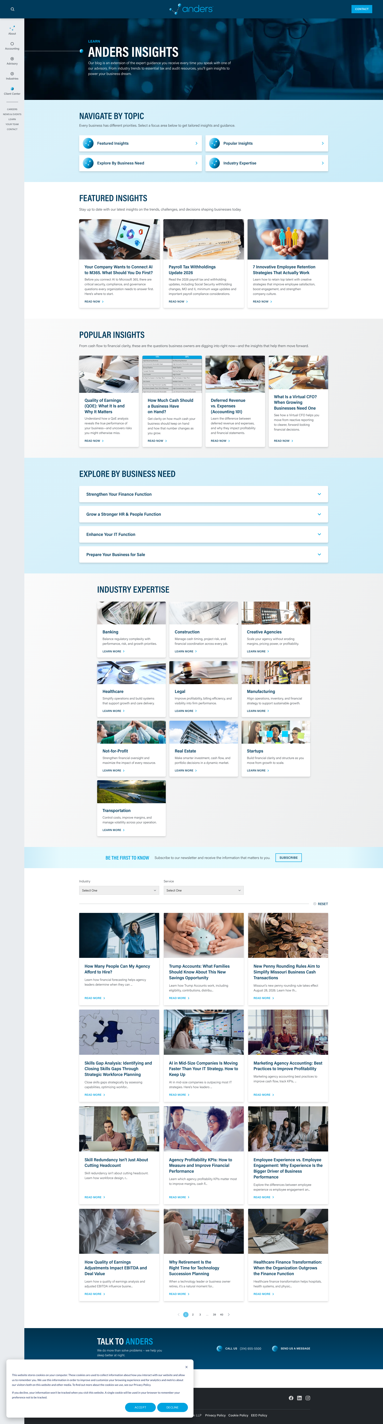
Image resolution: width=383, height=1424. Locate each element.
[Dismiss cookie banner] (186, 1367)
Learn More (112, 651)
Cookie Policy (238, 1415)
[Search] (12, 9)
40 (221, 1314)
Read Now (92, 301)
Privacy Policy (142, 1384)
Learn (12, 119)
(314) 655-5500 (250, 1348)
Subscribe (288, 858)
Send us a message (295, 1348)
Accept (140, 1407)
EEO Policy (259, 1415)
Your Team (12, 124)
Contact (362, 9)
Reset (323, 904)
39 (214, 1314)
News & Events (12, 114)
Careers (12, 109)
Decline (173, 1407)
